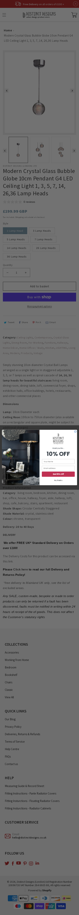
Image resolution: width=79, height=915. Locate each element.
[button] (58, 439)
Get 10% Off (58, 474)
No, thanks (58, 480)
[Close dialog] (75, 432)
